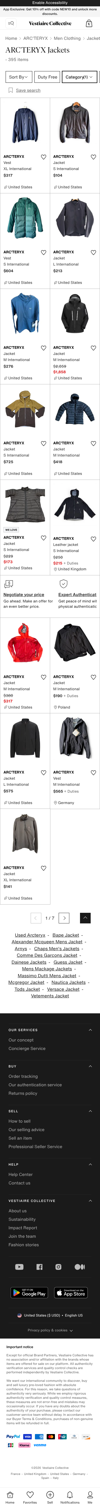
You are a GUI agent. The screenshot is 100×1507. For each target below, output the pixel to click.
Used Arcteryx (30, 935)
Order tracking (23, 1076)
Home (11, 38)
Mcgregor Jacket (26, 982)
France (16, 1474)
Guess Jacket (68, 962)
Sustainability (22, 1219)
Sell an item (20, 1138)
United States (59, 1474)
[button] (89, 23)
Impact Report (23, 1227)
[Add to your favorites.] (44, 157)
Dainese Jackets (28, 962)
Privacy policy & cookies (47, 1330)
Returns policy (23, 1093)
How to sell (20, 1121)
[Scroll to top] (85, 918)
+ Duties (70, 563)
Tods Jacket (27, 989)
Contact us (19, 1183)
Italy (56, 1478)
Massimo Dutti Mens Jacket (47, 975)
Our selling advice (27, 1129)
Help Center (21, 1174)
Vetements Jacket (50, 996)
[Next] (64, 918)
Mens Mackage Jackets (47, 969)
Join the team (22, 1236)
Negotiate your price (23, 594)
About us (18, 1211)
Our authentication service (35, 1085)
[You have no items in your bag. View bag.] (89, 23)
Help (14, 1164)
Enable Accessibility (49, 3)
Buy (13, 1066)
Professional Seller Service (35, 1146)
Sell (13, 1111)
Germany (79, 1474)
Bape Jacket (66, 935)
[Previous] (36, 918)
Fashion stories (24, 1244)
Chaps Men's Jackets (56, 948)
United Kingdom (35, 1474)
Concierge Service (27, 1048)
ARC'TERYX (35, 38)
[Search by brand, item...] (11, 23)
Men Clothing (67, 38)
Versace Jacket (63, 989)
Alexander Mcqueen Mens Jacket (46, 942)
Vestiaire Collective (32, 1201)
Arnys (21, 948)
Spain (45, 1478)
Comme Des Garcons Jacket (47, 955)
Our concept (21, 1040)
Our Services (23, 1030)
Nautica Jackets (68, 982)
